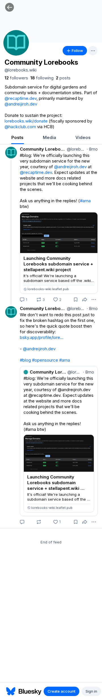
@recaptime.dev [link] (21, 98)
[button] (9, 7)
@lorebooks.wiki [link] (76, 149)
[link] (16, 78)
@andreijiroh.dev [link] (21, 104)
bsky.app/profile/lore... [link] (41, 337)
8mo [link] (92, 149)
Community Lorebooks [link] (43, 149)
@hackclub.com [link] (20, 126)
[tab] (17, 138)
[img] (51, 21)
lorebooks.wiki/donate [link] (26, 121)
